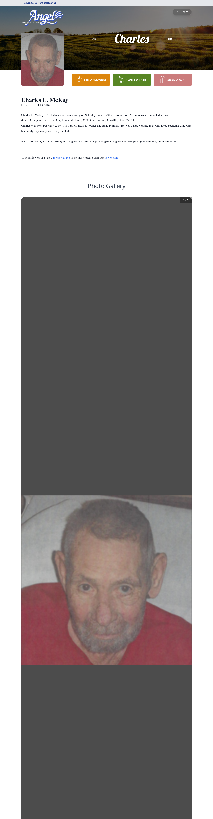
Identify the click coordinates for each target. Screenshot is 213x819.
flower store (111, 157)
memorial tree (61, 157)
